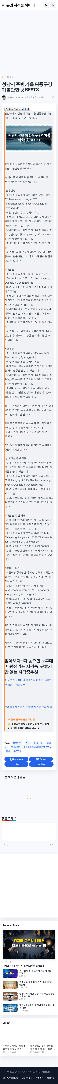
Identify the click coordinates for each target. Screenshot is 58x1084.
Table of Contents (17, 109)
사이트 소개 (27, 1078)
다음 (6, 845)
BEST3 (17, 751)
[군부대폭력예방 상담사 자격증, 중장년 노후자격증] (10, 996)
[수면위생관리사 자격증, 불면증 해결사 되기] (15, 1035)
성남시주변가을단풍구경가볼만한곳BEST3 (31, 747)
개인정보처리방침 (11, 1078)
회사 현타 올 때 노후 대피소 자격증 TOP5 (35, 972)
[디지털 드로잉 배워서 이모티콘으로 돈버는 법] (29, 944)
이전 (52, 845)
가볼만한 (9, 77)
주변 (8, 751)
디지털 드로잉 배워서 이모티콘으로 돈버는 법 (23, 965)
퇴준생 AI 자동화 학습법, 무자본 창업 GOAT (36, 983)
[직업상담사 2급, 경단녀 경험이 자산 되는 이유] (10, 1008)
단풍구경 (38, 743)
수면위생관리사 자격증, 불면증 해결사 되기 (14, 1047)
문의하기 (40, 1078)
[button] (4, 5)
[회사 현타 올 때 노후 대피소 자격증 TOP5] (10, 973)
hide (26, 109)
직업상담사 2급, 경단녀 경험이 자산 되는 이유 (37, 1006)
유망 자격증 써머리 (20, 5)
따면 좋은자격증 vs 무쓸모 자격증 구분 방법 (28, 706)
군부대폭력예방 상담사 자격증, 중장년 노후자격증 (37, 994)
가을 (28, 743)
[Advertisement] (29, 44)
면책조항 (51, 1078)
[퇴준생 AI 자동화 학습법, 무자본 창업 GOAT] (10, 985)
